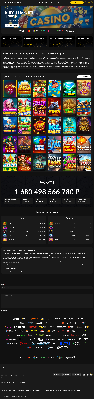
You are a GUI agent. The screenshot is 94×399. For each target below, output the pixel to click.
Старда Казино (13, 3)
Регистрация (77, 2)
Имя (2, 284)
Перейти (8, 44)
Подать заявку (12, 25)
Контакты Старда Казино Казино (13, 382)
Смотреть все (84, 76)
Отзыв (3, 292)
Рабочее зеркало (7, 380)
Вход (88, 2)
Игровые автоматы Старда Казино (13, 375)
